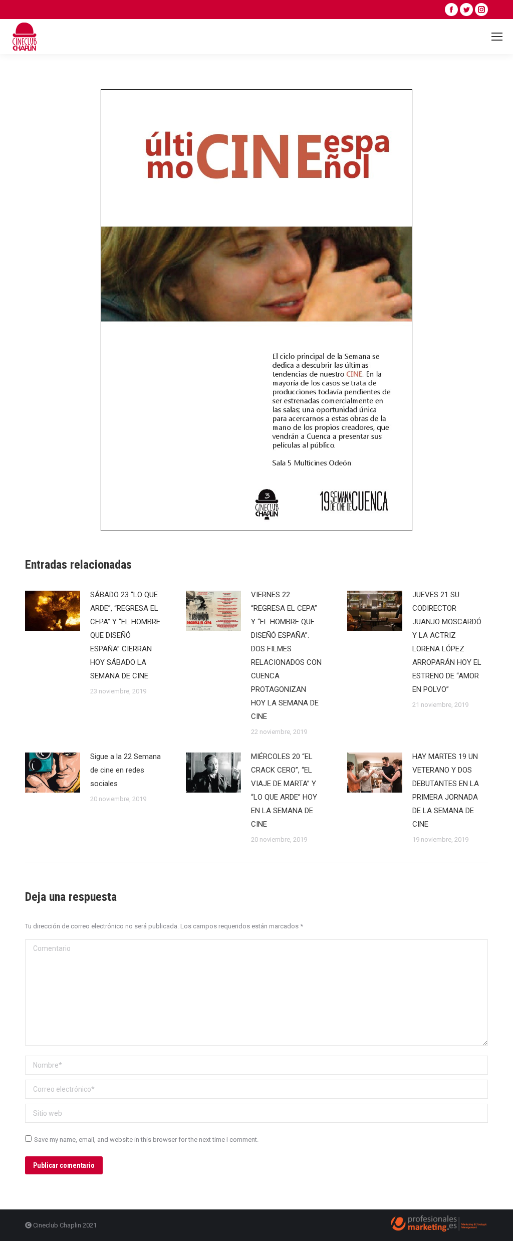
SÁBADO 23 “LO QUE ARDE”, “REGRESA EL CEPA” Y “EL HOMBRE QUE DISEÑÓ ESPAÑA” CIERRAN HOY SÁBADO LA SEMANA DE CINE (125, 635)
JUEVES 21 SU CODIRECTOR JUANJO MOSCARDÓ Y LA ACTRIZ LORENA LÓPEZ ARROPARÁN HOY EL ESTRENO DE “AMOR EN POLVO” (446, 642)
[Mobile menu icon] (497, 37)
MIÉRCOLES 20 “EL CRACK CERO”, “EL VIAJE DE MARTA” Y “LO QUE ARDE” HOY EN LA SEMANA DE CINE (284, 790)
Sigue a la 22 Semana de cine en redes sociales (125, 770)
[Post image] (52, 611)
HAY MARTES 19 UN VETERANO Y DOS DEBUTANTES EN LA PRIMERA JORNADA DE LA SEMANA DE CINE (445, 790)
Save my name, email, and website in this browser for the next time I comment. (146, 1139)
